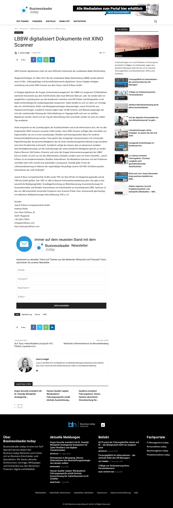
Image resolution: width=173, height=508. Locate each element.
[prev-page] (16, 406)
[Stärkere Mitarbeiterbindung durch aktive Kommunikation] (121, 108)
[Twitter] (39, 59)
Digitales (119, 124)
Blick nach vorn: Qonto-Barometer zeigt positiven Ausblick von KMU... (143, 176)
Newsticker (24, 28)
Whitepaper (55, 466)
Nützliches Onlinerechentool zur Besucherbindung (86, 343)
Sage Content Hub (120, 98)
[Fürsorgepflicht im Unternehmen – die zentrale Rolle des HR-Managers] (121, 82)
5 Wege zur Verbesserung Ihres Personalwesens (113, 467)
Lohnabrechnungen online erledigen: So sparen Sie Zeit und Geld (143, 133)
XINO (45, 314)
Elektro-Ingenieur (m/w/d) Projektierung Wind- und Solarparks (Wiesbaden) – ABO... (143, 189)
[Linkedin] (52, 59)
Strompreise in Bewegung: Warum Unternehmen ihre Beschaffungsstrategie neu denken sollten (70, 460)
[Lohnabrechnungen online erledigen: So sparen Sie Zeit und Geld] (121, 133)
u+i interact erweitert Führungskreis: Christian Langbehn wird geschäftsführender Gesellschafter (139, 161)
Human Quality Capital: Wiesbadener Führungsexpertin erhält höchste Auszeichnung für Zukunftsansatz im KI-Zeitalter (69, 475)
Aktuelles (119, 56)
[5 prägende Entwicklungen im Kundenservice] (121, 146)
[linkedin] (37, 370)
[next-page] (20, 406)
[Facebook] (33, 59)
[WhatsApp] (46, 59)
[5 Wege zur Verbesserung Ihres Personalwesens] (121, 95)
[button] (155, 21)
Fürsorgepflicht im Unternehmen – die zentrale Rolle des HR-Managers (143, 82)
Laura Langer (25, 53)
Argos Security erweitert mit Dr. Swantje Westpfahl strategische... (28, 394)
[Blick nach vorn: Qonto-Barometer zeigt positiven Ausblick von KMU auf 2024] (121, 176)
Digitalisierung (27, 314)
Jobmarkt (119, 193)
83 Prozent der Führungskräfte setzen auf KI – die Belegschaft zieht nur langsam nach (118, 445)
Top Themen (120, 86)
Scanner (37, 314)
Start (16, 28)
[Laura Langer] (16, 52)
